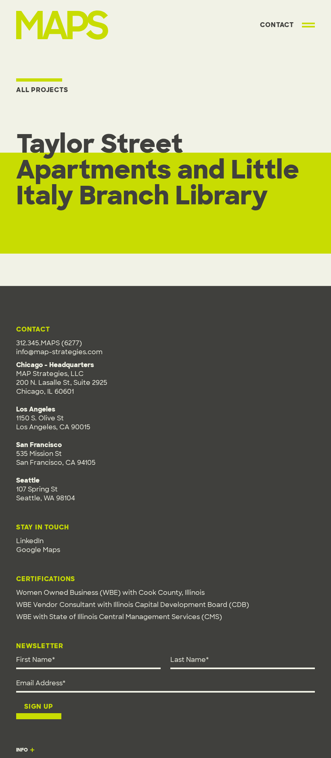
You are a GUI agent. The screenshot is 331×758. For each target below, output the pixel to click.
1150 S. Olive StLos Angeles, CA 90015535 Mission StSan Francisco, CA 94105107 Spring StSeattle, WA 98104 (56, 453)
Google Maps (38, 550)
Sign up (38, 706)
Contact (277, 25)
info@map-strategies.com (59, 352)
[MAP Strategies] (62, 20)
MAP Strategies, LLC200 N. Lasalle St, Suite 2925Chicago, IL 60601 (61, 383)
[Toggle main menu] (308, 25)
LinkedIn (30, 541)
